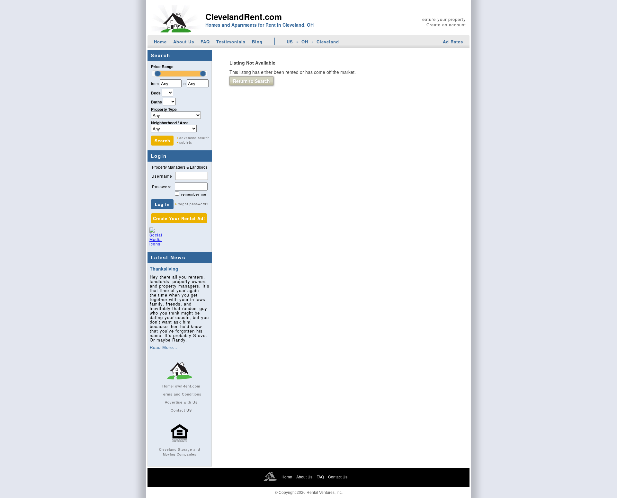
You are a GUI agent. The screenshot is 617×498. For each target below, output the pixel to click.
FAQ (205, 42)
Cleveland (328, 42)
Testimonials (231, 42)
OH (304, 42)
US (290, 42)
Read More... (164, 347)
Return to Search (251, 81)
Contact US (181, 410)
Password (162, 186)
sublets (185, 142)
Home (160, 42)
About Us (183, 42)
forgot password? (193, 204)
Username (161, 176)
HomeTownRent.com (181, 385)
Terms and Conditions (181, 393)
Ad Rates (453, 42)
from (155, 83)
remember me (193, 194)
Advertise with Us (181, 402)
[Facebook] (169, 239)
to (184, 83)
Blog (257, 42)
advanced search (194, 138)
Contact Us (337, 476)
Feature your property (442, 19)
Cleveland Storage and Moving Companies (179, 452)
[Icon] (179, 444)
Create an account (446, 24)
